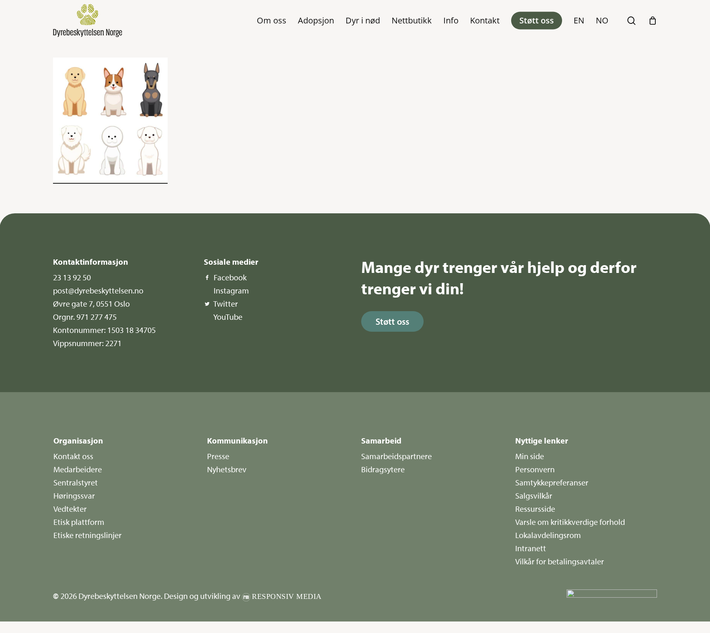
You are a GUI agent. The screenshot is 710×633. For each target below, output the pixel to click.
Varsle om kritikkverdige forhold (570, 522)
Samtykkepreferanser (551, 482)
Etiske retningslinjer (87, 535)
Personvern (535, 469)
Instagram (231, 290)
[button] (392, 321)
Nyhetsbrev (227, 469)
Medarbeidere (77, 469)
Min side (529, 456)
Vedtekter (70, 509)
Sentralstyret (75, 482)
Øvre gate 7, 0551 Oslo (91, 303)
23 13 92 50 (72, 277)
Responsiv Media (287, 596)
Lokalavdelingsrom (548, 535)
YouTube (227, 317)
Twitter (225, 303)
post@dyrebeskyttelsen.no (98, 290)
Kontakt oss (73, 456)
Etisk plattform (78, 522)
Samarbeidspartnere (396, 456)
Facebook (230, 277)
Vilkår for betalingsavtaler (559, 561)
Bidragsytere (383, 469)
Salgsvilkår (533, 495)
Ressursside (535, 509)
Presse (218, 456)
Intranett (530, 548)
